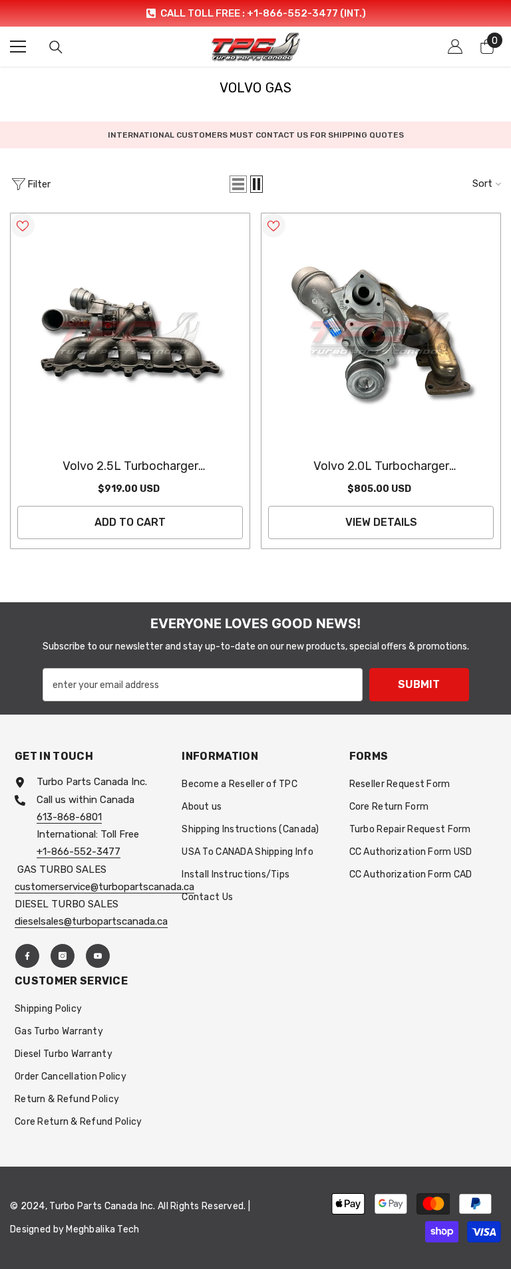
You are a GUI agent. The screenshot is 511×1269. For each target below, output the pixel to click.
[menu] (18, 47)
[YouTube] (97, 956)
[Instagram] (62, 956)
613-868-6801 (69, 817)
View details (381, 522)
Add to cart (130, 522)
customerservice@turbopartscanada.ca (104, 887)
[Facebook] (27, 956)
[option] (255, 13)
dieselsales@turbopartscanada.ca (91, 921)
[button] (238, 184)
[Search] (56, 47)
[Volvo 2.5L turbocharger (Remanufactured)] (130, 332)
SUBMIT (419, 684)
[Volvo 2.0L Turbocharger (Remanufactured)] (380, 332)
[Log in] (455, 46)
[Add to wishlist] (23, 225)
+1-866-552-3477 (78, 852)
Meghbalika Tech (102, 1229)
